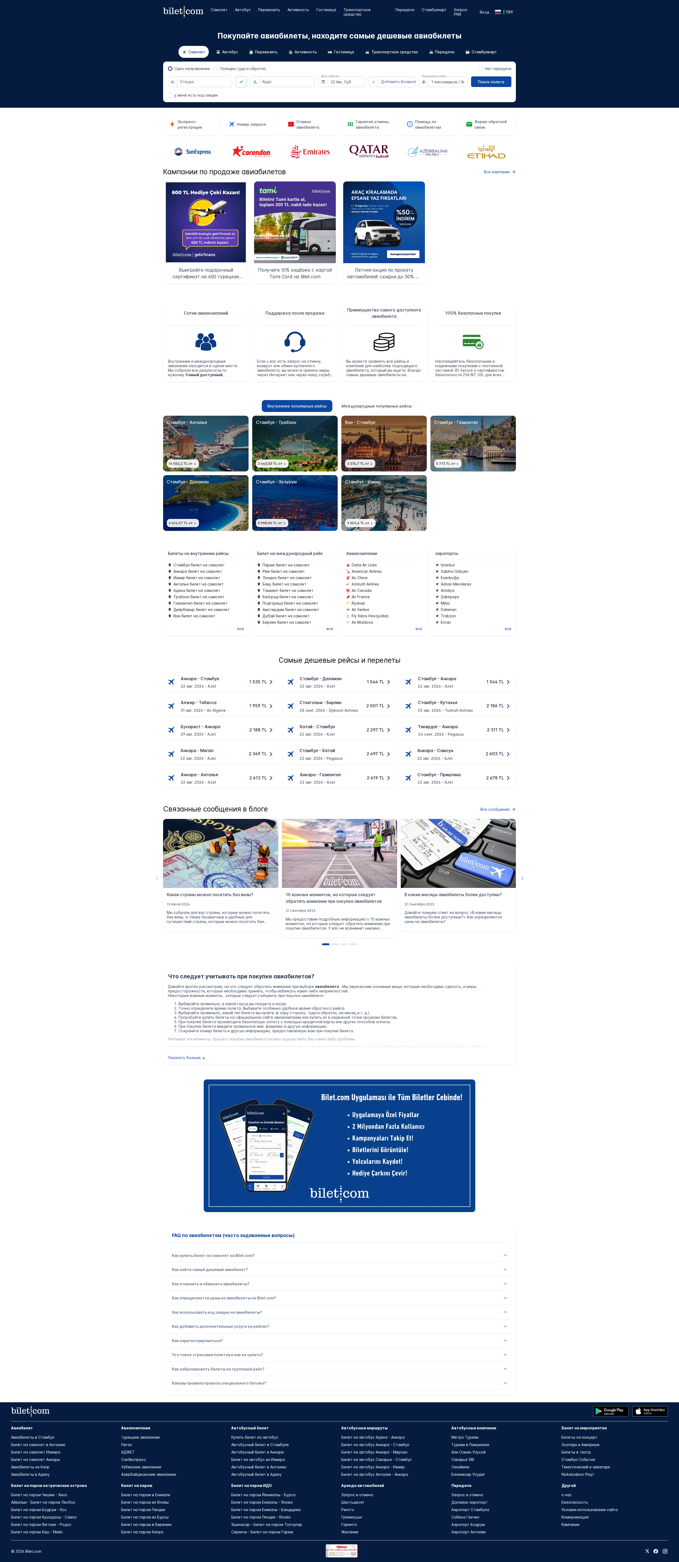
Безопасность (575, 1502)
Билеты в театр (576, 1452)
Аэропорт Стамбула (470, 1509)
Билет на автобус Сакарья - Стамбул (376, 1459)
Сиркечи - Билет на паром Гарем (262, 1532)
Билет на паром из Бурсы (145, 1517)
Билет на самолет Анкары (35, 1459)
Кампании (571, 1524)
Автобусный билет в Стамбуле (260, 1444)
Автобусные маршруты (364, 1428)
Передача (404, 9)
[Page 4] (353, 944)
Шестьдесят (352, 1502)
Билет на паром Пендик (143, 1509)
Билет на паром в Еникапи (145, 1494)
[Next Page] (522, 878)
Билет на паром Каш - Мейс (37, 1532)
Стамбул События (578, 1459)
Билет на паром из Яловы (145, 1502)
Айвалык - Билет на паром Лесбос (43, 1502)
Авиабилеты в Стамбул (32, 1437)
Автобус (243, 9)
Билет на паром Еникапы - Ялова (262, 1502)
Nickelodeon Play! (578, 1474)
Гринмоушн (351, 1517)
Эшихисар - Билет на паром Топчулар (266, 1524)
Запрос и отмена (357, 1494)
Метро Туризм (464, 1437)
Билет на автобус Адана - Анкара (373, 1437)
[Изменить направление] (241, 81)
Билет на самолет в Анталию (38, 1444)
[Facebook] (656, 1551)
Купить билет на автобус (254, 1437)
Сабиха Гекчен (465, 1517)
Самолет (219, 9)
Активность (298, 9)
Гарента (349, 1524)
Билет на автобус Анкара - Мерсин (374, 1452)
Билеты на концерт (579, 1437)
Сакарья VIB (462, 1459)
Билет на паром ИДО (251, 1485)
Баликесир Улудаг (468, 1474)
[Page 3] (344, 944)
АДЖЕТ (128, 1452)
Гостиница (326, 9)
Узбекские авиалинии (141, 1467)
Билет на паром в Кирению (146, 1524)
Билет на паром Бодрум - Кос (39, 1509)
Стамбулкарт (434, 9)
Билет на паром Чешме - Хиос (39, 1494)
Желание (349, 1532)
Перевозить (269, 9)
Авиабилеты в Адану (30, 1474)
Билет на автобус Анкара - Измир (373, 1467)
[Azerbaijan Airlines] (369, 152)
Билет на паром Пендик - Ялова (260, 1517)
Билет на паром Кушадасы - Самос (44, 1517)
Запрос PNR (460, 11)
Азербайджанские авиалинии (148, 1474)
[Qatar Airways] (310, 152)
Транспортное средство (357, 11)
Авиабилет (22, 1428)
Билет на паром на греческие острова (49, 1485)
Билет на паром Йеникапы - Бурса (263, 1494)
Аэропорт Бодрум (468, 1524)
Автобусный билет (250, 1428)
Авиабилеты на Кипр (30, 1467)
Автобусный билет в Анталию (258, 1467)
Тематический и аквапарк (586, 1467)
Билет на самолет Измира (35, 1452)
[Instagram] (665, 1551)
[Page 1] (325, 944)
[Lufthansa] (486, 151)
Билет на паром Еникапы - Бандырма (266, 1509)
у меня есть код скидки (196, 95)
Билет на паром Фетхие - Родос (41, 1524)
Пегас (126, 1444)
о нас (567, 1494)
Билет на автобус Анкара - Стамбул (375, 1444)
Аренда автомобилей (362, 1485)
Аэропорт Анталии (468, 1532)
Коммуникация (575, 1517)
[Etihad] (427, 152)
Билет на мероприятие (584, 1428)
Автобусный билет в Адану (256, 1474)
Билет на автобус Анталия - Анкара (374, 1474)
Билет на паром (136, 1485)
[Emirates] (251, 152)
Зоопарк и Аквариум (580, 1444)
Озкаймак (460, 1467)
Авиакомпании (135, 1428)
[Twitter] (647, 1551)
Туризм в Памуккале (470, 1444)
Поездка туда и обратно (243, 68)
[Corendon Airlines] (192, 152)
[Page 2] (335, 944)
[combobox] (204, 81)
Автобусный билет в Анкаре (257, 1452)
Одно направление (192, 68)
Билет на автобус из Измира (258, 1459)
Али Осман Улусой (468, 1452)
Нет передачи (498, 68)
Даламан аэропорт (469, 1502)
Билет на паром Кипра (142, 1532)
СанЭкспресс (133, 1459)
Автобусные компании (473, 1428)
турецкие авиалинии (140, 1437)
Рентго (347, 1509)
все (240, 628)
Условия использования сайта (590, 1509)
